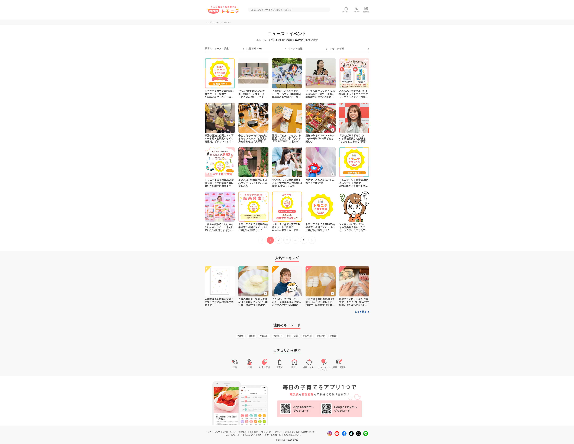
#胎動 (252, 336)
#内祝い (278, 336)
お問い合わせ (229, 432)
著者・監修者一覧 (272, 435)
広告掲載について (292, 435)
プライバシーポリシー (271, 432)
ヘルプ (217, 432)
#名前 (333, 336)
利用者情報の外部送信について (300, 432)
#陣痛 (241, 336)
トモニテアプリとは (252, 435)
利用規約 (254, 432)
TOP (208, 432)
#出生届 (307, 336)
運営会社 (243, 432)
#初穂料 (321, 336)
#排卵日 (264, 336)
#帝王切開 (292, 336)
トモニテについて (231, 435)
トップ (208, 22)
